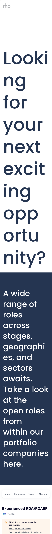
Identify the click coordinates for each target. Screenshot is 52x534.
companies (19, 494)
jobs (7, 494)
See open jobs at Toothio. (20, 528)
